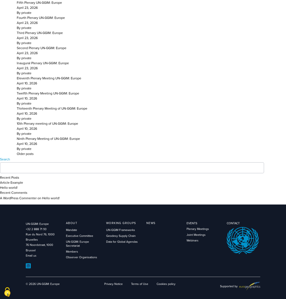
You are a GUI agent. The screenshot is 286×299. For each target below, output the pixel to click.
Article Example (11, 182)
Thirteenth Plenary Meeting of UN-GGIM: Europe (52, 108)
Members (72, 251)
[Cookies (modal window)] (7, 292)
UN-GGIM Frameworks (120, 230)
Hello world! (9, 187)
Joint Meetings (196, 235)
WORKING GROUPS (121, 223)
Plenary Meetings (198, 229)
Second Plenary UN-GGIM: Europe (41, 48)
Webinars (192, 240)
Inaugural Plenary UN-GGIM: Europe (43, 63)
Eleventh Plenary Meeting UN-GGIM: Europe (49, 78)
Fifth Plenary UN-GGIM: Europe (39, 2)
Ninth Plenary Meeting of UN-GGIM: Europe (48, 138)
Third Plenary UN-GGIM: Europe (40, 32)
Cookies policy (166, 284)
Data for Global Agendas (122, 242)
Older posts (25, 153)
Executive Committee (79, 236)
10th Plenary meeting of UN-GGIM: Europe (47, 123)
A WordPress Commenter (18, 198)
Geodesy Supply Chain (121, 236)
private (26, 12)
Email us (31, 255)
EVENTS (192, 223)
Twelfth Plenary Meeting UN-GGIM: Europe (48, 93)
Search (5, 159)
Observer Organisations (81, 257)
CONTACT (233, 223)
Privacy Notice (113, 284)
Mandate (71, 230)
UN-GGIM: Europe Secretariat (77, 244)
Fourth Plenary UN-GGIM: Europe (41, 17)
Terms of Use (139, 284)
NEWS (151, 223)
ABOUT (71, 223)
